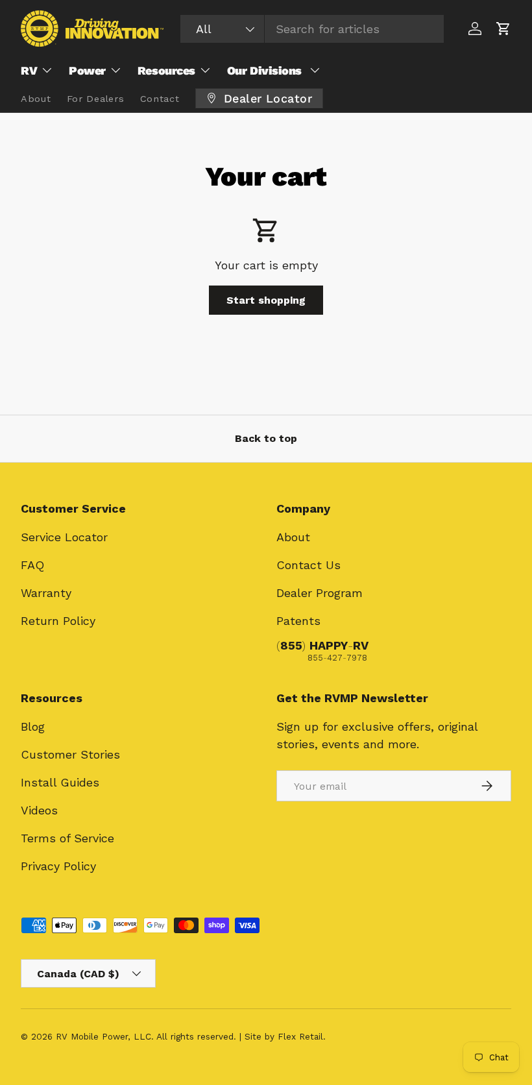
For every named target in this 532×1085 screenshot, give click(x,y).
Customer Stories (70, 754)
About (293, 537)
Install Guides (60, 782)
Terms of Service (67, 838)
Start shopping (266, 300)
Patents (298, 621)
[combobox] (312, 29)
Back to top (266, 438)
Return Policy (58, 621)
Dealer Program (319, 593)
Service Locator (64, 537)
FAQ (32, 565)
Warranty (46, 593)
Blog (33, 726)
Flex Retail (300, 1036)
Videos (39, 810)
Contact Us (308, 565)
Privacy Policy (58, 866)
